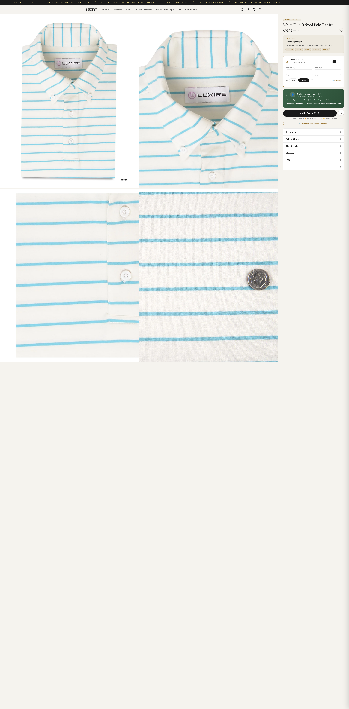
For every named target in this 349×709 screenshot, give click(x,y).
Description (291, 132)
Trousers (117, 9)
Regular (303, 80)
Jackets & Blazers (143, 9)
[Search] (242, 9)
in (334, 62)
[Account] (248, 9)
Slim (293, 80)
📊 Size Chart (336, 80)
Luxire (91, 9)
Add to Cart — (310, 113)
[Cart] (260, 9)
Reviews (290, 167)
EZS (165, 9)
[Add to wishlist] (341, 30)
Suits (128, 9)
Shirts (105, 9)
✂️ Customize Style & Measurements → (313, 123)
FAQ (288, 160)
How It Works (191, 9)
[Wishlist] (254, 9)
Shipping (290, 153)
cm (339, 62)
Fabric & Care (292, 139)
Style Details (292, 146)
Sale (179, 9)
